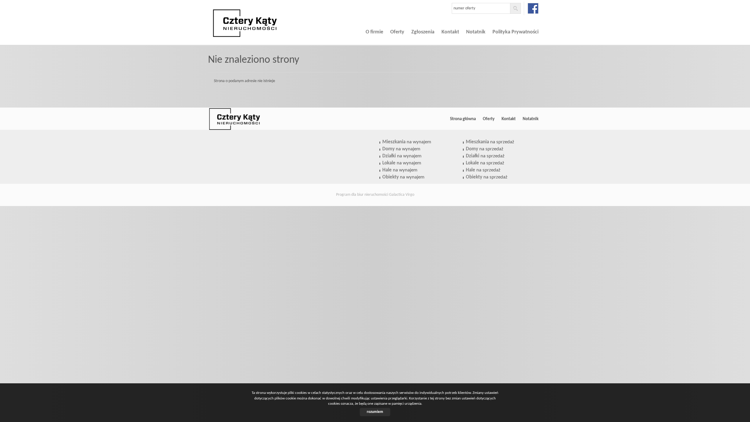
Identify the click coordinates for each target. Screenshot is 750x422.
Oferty (397, 32)
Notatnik (475, 32)
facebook (533, 8)
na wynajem (406, 141)
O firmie (374, 32)
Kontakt (450, 32)
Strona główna (463, 119)
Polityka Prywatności (515, 32)
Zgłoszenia (422, 32)
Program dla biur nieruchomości (362, 195)
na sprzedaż (490, 141)
